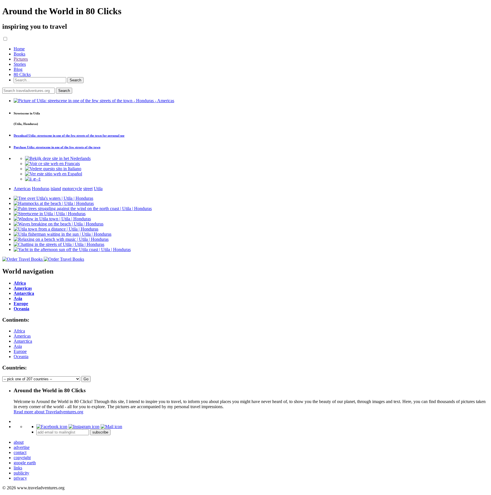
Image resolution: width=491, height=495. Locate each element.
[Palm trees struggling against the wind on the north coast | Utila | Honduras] (83, 208)
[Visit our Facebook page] (51, 426)
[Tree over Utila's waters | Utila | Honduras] (53, 198)
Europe (20, 351)
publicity (21, 473)
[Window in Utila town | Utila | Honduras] (52, 218)
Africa (19, 330)
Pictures (21, 59)
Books (19, 54)
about (19, 442)
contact (20, 452)
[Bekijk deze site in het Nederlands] (58, 158)
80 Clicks (22, 74)
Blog (18, 69)
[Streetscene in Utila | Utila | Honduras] (50, 213)
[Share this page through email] (111, 426)
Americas (22, 336)
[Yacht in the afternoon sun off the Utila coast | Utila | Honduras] (72, 249)
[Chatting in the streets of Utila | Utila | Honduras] (59, 244)
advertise (22, 447)
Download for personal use (69, 135)
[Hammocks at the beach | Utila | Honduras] (54, 203)
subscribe (100, 432)
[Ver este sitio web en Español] (53, 173)
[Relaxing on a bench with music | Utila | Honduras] (61, 239)
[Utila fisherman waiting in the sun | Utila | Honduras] (62, 234)
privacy (20, 478)
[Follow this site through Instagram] (83, 426)
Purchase (57, 147)
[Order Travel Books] (43, 259)
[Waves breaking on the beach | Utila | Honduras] (58, 223)
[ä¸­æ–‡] (33, 178)
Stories (20, 64)
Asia (18, 346)
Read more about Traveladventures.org (48, 411)
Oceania (21, 356)
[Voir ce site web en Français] (52, 163)
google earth (25, 462)
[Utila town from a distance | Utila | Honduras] (56, 229)
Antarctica (23, 341)
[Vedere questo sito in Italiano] (53, 168)
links (18, 467)
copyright (22, 457)
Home (19, 48)
